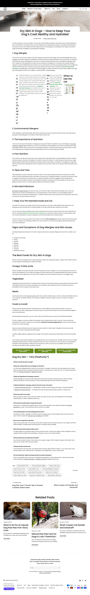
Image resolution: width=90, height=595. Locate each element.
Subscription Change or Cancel (40, 585)
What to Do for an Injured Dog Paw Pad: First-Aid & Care (16, 528)
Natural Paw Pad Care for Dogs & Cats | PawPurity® (44, 535)
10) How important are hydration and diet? (26, 438)
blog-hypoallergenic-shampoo (51, 469)
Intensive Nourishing (24, 372)
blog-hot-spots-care (19, 469)
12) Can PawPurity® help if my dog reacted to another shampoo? (32, 455)
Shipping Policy (43, 588)
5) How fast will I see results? (21, 394)
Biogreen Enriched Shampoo (22, 390)
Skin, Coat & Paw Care (50, 38)
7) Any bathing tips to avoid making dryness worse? (28, 412)
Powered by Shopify (9, 586)
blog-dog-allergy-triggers (38, 465)
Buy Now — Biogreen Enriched (45, 350)
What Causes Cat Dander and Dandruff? (72, 526)
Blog (29, 585)
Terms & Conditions (31, 588)
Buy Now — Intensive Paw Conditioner (67, 350)
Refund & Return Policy (57, 585)
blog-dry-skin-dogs (54, 465)
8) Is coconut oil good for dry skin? (23, 420)
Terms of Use (49, 571)
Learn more (7, 538)
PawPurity (10, 584)
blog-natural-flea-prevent (35, 472)
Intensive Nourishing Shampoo (23, 387)
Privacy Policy (20, 588)
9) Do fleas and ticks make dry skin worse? (26, 429)
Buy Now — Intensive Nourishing (23, 350)
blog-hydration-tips (34, 469)
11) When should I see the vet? (22, 446)
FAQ (25, 585)
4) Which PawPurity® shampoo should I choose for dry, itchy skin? (32, 385)
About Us (19, 585)
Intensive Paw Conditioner (35, 416)
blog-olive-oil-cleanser (52, 472)
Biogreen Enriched (37, 372)
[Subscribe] (59, 567)
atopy (15, 59)
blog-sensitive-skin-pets (54, 475)
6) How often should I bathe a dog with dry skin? (27, 403)
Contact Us (52, 588)
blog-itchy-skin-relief (19, 472)
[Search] (80, 8)
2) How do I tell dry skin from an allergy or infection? (28, 366)
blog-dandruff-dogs (23, 465)
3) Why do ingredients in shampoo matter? (26, 376)
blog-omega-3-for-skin (20, 475)
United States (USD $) (11, 580)
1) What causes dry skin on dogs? (23, 362)
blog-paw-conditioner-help (37, 475)
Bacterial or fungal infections (20, 191)
